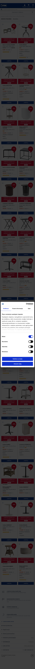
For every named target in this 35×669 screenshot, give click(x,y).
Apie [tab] (29, 308)
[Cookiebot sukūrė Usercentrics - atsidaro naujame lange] (26, 304)
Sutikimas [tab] (6, 308)
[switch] (30, 341)
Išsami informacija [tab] (17, 308)
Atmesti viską (17, 364)
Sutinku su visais (17, 359)
